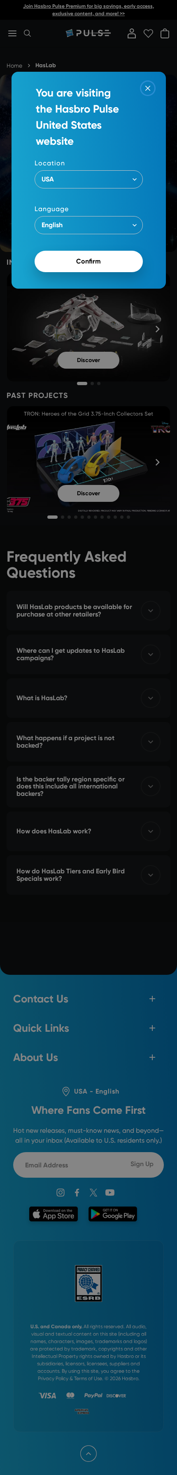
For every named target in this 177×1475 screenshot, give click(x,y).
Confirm (88, 261)
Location (50, 163)
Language (52, 209)
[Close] (147, 88)
